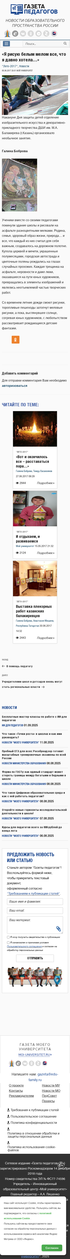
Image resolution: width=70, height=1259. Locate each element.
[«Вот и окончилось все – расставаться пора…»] (35, 445)
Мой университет (25, 546)
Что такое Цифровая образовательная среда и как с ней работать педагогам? (33, 794)
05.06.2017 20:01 (9, 71)
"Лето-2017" (10, 66)
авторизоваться (14, 385)
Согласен (52, 1247)
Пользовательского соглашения (24, 946)
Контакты (16, 1091)
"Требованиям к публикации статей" (33, 893)
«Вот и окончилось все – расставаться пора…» (32, 461)
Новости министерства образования (24, 763)
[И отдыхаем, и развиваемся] (35, 525)
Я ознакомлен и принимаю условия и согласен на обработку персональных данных (32, 946)
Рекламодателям (21, 1096)
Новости (24, 66)
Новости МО (51, 1091)
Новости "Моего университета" (20, 742)
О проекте (16, 1085)
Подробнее (45, 483)
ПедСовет (49, 1096)
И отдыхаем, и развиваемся (28, 538)
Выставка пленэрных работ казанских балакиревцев (34, 611)
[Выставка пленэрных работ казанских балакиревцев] (35, 595)
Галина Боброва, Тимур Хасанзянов (34, 471)
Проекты (48, 1101)
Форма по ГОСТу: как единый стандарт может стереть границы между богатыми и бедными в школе (34, 775)
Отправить (35, 958)
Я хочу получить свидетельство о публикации (35, 937)
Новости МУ (51, 1085)
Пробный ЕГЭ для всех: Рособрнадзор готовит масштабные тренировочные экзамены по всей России (34, 754)
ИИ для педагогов (12, 725)
